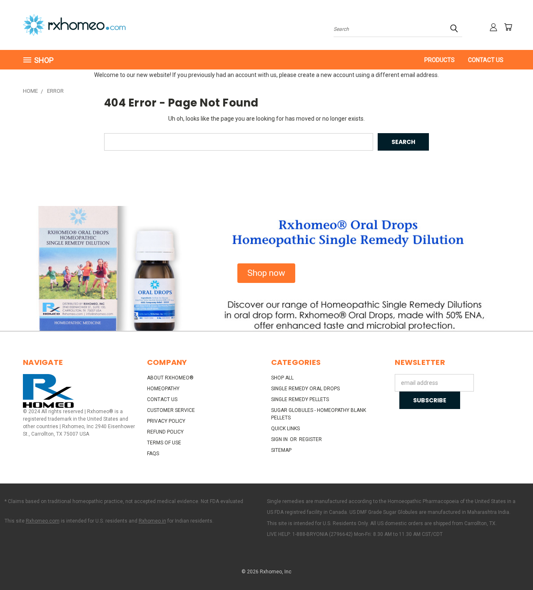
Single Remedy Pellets (300, 399)
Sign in (280, 439)
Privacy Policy (166, 421)
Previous (511, 564)
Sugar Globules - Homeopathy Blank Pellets (318, 414)
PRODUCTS (439, 60)
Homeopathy (163, 389)
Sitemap (281, 450)
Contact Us (485, 60)
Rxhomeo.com (43, 521)
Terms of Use (164, 443)
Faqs (153, 453)
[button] (266, 273)
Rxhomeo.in (152, 521)
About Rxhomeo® (170, 378)
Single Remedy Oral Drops (305, 389)
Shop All (282, 378)
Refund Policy (165, 432)
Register (310, 439)
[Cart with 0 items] (508, 27)
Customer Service (171, 410)
